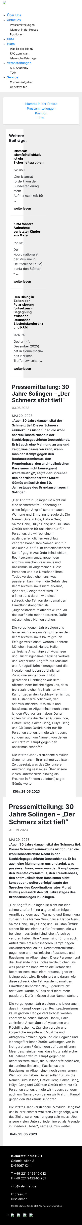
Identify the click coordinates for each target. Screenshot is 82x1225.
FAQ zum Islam (19, 53)
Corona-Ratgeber (21, 82)
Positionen (16, 34)
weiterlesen (22, 208)
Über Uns (14, 15)
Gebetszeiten (18, 87)
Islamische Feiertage (23, 58)
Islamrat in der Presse (24, 29)
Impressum (19, 1194)
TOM (13, 72)
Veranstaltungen (19, 63)
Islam (11, 44)
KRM (10, 39)
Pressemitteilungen (22, 24)
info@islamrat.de (23, 1186)
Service (12, 77)
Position (41, 113)
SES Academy (19, 67)
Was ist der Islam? (21, 48)
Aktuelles (14, 20)
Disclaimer (19, 1199)
